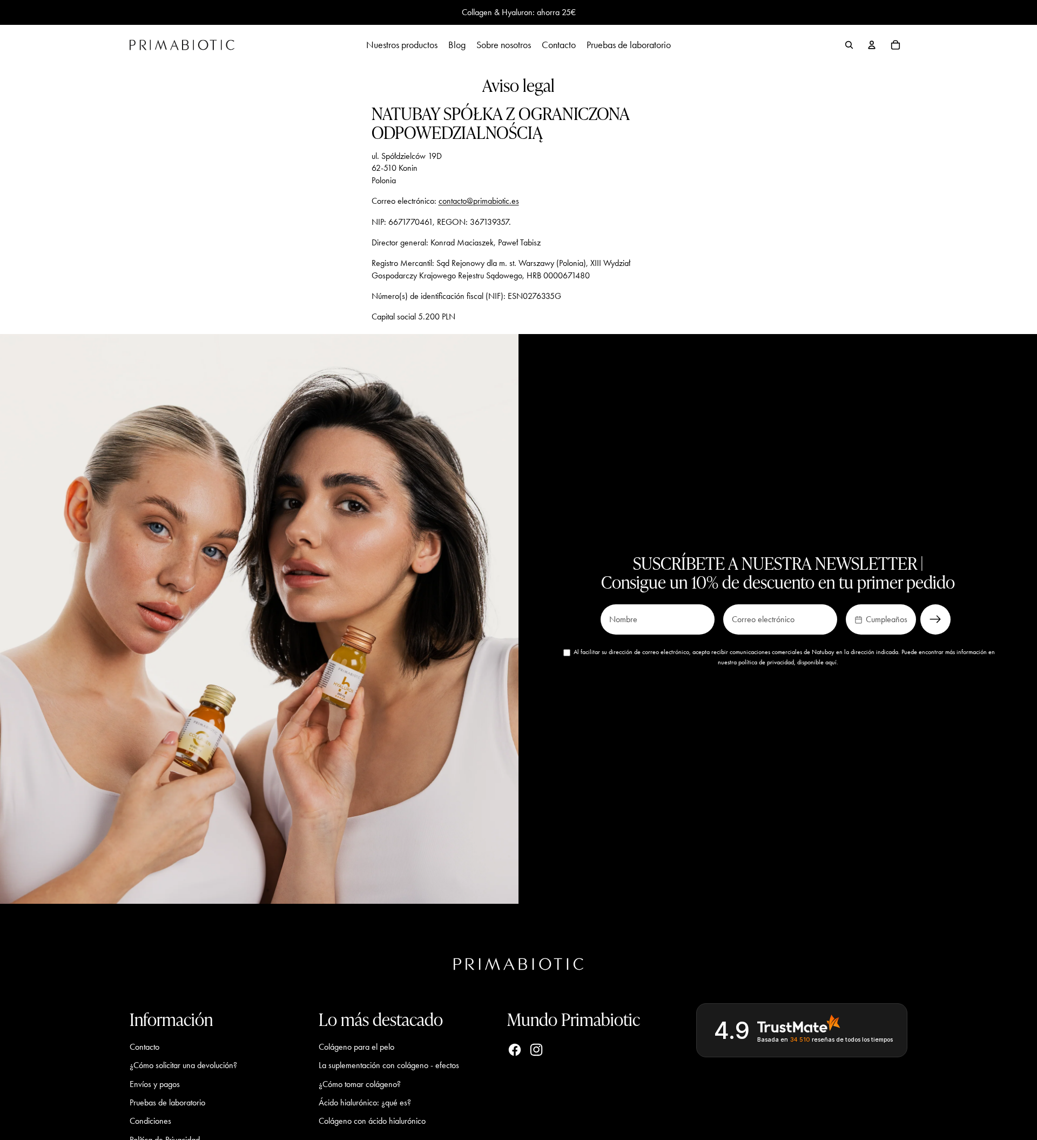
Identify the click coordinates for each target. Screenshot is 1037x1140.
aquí (831, 662)
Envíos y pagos (155, 1084)
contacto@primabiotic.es (479, 201)
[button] (881, 619)
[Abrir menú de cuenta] (872, 45)
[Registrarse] (935, 619)
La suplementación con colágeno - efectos (389, 1065)
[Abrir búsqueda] (849, 45)
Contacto (144, 1047)
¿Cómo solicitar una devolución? (183, 1065)
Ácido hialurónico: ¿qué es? (365, 1102)
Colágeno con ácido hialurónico (372, 1121)
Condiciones (150, 1121)
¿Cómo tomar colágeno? (360, 1084)
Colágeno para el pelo (356, 1047)
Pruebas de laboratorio (167, 1102)
